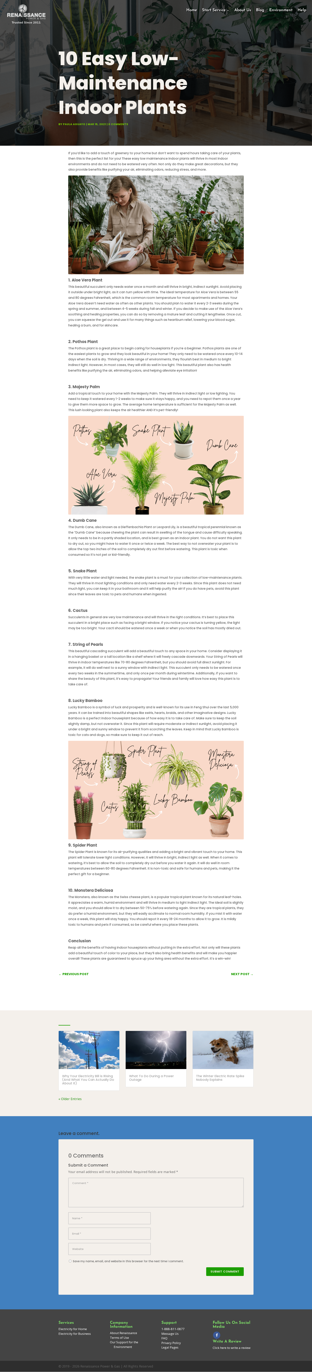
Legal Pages (169, 1347)
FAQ (164, 1338)
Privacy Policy (171, 1343)
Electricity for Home (72, 1329)
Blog (260, 10)
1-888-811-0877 (173, 1329)
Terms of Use (119, 1338)
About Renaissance (123, 1333)
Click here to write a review (231, 1348)
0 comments (118, 124)
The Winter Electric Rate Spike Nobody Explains (220, 1078)
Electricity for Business (74, 1334)
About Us (242, 10)
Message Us (170, 1334)
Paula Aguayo (74, 124)
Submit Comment (225, 1271)
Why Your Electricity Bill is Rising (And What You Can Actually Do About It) (88, 1079)
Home (191, 10)
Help (302, 10)
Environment (280, 10)
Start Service (214, 10)
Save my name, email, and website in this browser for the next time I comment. (128, 1261)
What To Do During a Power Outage (151, 1078)
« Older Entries (70, 1099)
